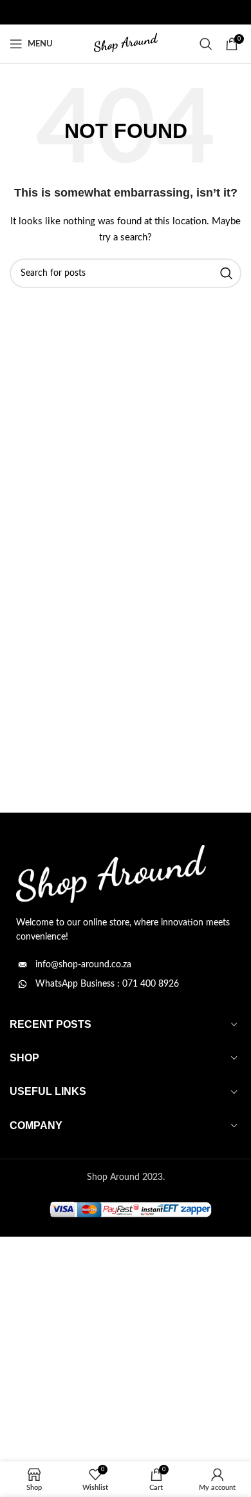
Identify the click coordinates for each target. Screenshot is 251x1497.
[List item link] (125, 965)
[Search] (206, 44)
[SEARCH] (226, 273)
